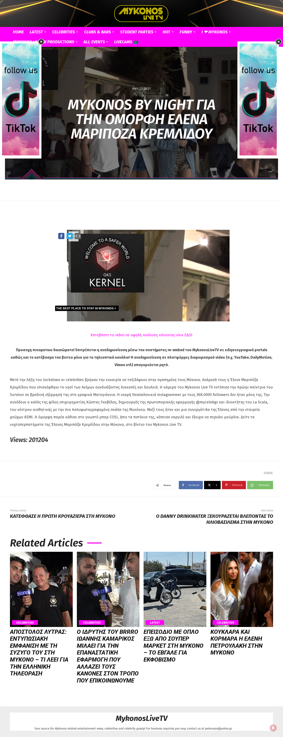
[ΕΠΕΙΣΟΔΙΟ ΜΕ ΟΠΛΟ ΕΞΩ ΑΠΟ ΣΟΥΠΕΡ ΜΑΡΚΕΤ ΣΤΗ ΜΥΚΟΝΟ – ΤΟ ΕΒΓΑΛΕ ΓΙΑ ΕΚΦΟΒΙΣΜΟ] (175, 589)
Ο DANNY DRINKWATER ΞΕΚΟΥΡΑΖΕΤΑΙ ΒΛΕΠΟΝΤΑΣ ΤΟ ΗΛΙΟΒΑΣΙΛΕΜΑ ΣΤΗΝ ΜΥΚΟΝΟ (214, 519)
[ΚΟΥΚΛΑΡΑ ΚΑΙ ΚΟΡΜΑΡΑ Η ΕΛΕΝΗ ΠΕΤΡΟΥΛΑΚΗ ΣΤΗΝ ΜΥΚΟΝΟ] (241, 589)
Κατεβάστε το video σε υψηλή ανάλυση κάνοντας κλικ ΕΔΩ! (141, 335)
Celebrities (63, 31)
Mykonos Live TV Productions (43, 41)
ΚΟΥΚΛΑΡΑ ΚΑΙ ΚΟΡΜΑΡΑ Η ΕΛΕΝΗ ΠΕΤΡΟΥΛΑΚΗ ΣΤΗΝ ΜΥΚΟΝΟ (236, 642)
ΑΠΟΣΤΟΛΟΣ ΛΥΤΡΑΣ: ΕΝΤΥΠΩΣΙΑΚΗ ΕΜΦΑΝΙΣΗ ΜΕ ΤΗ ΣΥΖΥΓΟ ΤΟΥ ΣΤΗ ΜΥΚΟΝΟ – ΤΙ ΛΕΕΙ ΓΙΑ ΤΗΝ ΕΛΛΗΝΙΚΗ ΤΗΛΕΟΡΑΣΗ (39, 652)
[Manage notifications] (273, 728)
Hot (166, 31)
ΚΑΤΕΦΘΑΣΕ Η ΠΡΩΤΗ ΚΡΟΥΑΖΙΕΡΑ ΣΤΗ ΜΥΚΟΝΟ (62, 516)
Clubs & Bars (97, 31)
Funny (186, 31)
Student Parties (136, 31)
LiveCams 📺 (126, 41)
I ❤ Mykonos (214, 31)
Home (18, 31)
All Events (94, 41)
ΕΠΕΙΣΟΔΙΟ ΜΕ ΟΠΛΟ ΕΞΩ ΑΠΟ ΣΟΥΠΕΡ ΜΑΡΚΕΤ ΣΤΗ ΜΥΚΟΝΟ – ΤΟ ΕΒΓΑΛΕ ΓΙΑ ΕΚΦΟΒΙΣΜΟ (173, 645)
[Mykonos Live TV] (141, 13)
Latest (36, 31)
